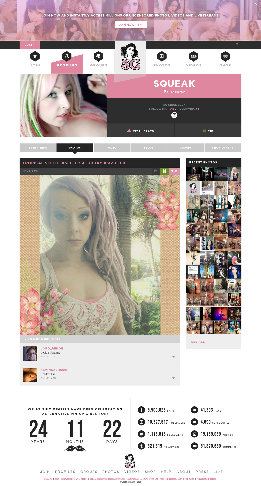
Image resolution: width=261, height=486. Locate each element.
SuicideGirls (130, 44)
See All (198, 341)
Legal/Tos (48, 478)
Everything (38, 147)
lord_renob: (52, 348)
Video (111, 147)
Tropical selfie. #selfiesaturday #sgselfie (74, 163)
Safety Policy (81, 478)
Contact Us (189, 478)
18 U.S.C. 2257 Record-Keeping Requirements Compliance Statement (119, 478)
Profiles (67, 65)
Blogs (149, 147)
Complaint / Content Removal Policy (166, 478)
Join (35, 65)
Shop (225, 65)
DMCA (57, 478)
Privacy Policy (67, 478)
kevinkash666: (54, 369)
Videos (194, 65)
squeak (174, 83)
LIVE (218, 471)
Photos (162, 65)
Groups (98, 65)
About (183, 471)
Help (166, 471)
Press (202, 471)
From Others (222, 147)
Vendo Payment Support (207, 478)
